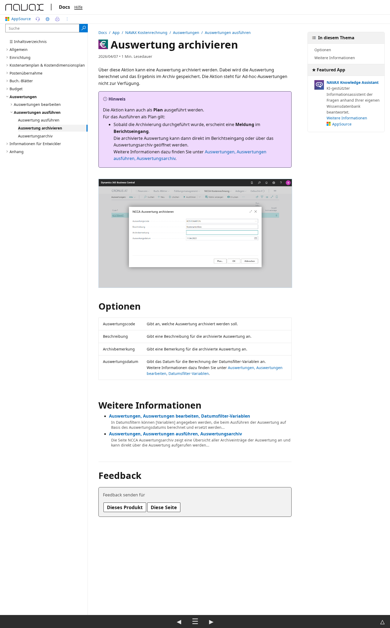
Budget (16, 88)
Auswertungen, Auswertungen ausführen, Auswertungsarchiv (175, 434)
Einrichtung (20, 57)
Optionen (322, 49)
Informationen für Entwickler (35, 143)
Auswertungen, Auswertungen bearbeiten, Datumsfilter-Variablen (179, 416)
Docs (64, 7)
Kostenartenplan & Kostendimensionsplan (47, 65)
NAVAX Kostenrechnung (146, 32)
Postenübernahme (26, 72)
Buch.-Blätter (21, 80)
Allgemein (19, 49)
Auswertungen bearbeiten (37, 104)
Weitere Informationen (334, 57)
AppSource (21, 18)
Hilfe (78, 7)
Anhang (17, 151)
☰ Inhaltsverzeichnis (28, 41)
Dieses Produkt (125, 507)
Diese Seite (164, 507)
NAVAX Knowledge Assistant (353, 82)
